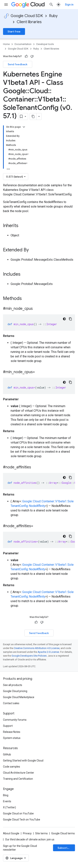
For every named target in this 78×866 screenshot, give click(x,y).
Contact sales (11, 703)
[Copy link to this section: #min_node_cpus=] (38, 372)
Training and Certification (18, 778)
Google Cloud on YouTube (18, 813)
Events (7, 801)
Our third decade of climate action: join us (29, 839)
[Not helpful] (32, 56)
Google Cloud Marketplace (18, 697)
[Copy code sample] (70, 319)
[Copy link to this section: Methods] (26, 299)
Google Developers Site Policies (29, 655)
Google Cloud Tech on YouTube (21, 819)
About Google (11, 833)
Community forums (15, 719)
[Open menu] (6, 4)
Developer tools (45, 44)
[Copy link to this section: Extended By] (32, 250)
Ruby (53, 15)
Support (8, 725)
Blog (5, 795)
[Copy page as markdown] (33, 116)
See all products (12, 685)
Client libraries (29, 22)
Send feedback (17, 64)
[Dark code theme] (64, 319)
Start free (14, 31)
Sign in (69, 4)
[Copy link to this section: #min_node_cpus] (36, 309)
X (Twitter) (9, 807)
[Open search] (51, 4)
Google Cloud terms (63, 833)
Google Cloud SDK (27, 15)
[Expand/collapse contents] (24, 127)
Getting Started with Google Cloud (23, 760)
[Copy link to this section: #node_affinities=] (37, 526)
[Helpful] (26, 56)
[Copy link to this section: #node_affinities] (35, 467)
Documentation (23, 44)
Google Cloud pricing (15, 691)
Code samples (11, 766)
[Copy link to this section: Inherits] (22, 226)
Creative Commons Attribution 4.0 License (36, 648)
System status (11, 737)
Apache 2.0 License (48, 651)
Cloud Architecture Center (18, 772)
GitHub (7, 754)
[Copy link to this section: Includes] (24, 274)
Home (6, 44)
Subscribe (64, 847)
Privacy (27, 833)
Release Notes (11, 731)
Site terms (41, 833)
